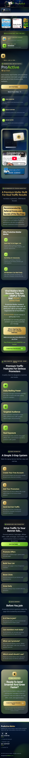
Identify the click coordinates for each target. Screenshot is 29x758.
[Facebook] (2, 733)
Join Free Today (14, 87)
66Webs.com (10, 755)
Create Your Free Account (14, 348)
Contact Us (5, 747)
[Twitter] (6, 733)
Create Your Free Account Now (14, 703)
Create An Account (7, 739)
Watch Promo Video (14, 92)
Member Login (6, 741)
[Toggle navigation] (6, 10)
